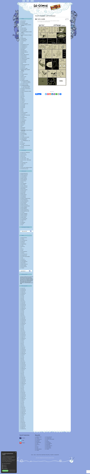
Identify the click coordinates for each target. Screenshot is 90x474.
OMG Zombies (23, 127)
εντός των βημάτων (23, 30)
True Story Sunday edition (26, 145)
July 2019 (22, 310)
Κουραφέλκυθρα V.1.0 (24, 45)
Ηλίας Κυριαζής (23, 192)
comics (32, 282)
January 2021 (23, 288)
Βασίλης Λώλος (23, 193)
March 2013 (22, 406)
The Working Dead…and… (26, 140)
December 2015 (23, 364)
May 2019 (22, 313)
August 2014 (23, 384)
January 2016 (23, 363)
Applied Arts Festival (24, 237)
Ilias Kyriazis (23, 242)
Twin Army (22, 146)
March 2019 (22, 315)
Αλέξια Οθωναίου (23, 197)
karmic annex (48, 21)
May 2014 (22, 388)
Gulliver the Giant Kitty (24, 112)
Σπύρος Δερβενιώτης (24, 179)
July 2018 (22, 325)
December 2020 (23, 289)
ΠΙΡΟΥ (22, 63)
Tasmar (22, 250)
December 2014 (23, 379)
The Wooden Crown (24, 255)
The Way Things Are (24, 138)
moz (20, 276)
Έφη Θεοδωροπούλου (24, 187)
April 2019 (22, 314)
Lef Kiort (22, 245)
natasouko (22, 223)
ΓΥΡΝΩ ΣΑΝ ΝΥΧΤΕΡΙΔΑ (26, 86)
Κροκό (22, 43)
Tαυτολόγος (22, 212)
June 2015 (22, 372)
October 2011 (23, 427)
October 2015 (23, 367)
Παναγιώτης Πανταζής (29, 278)
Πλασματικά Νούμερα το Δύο (25, 64)
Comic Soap (23, 101)
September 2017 (23, 338)
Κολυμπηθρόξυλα (23, 40)
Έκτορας (22, 182)
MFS (21, 126)
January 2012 (23, 423)
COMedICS (22, 98)
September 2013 (23, 398)
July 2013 (22, 401)
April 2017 (22, 344)
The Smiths (21, 279)
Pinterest (23, 442)
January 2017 (23, 348)
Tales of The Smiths (24, 134)
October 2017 (23, 337)
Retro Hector (23, 132)
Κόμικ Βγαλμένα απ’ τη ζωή (25, 44)
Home (32, 454)
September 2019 (23, 308)
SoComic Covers (23, 153)
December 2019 (23, 304)
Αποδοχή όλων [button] (5, 470)
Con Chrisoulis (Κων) (24, 218)
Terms (40, 454)
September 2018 (23, 323)
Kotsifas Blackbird (23, 219)
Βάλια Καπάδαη (23, 188)
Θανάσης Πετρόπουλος (24, 204)
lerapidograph (23, 121)
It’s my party (22, 116)
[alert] (9, 462)
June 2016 (22, 357)
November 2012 (23, 411)
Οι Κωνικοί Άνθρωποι (24, 59)
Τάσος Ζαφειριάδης (23, 183)
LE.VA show (22, 118)
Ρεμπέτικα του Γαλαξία (24, 68)
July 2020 (22, 295)
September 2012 (23, 413)
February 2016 (23, 362)
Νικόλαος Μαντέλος (24, 194)
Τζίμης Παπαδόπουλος (24, 199)
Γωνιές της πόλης (23, 157)
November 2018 (23, 320)
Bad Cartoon (23, 96)
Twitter (23, 440)
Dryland (22, 108)
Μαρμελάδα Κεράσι (23, 50)
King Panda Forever (24, 117)
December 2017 (23, 334)
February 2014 (23, 392)
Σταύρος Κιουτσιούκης (24, 189)
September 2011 (23, 428)
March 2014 (22, 391)
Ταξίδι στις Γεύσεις (23, 76)
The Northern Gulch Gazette (25, 137)
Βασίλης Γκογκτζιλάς (24, 178)
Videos (22, 166)
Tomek (22, 224)
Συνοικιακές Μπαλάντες (24, 74)
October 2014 (23, 382)
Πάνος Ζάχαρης (23, 184)
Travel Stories (23, 143)
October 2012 (23, 412)
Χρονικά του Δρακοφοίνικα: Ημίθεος (26, 91)
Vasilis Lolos (47, 441)
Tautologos (22, 252)
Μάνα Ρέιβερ (23, 49)
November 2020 (23, 290)
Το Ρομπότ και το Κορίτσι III (26, 82)
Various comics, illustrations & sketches (26, 167)
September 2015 (23, 368)
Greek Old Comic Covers (24, 168)
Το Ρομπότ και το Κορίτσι (24, 80)
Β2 (21, 26)
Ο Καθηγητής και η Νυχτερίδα (25, 58)
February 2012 (23, 422)
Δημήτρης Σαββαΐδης (24, 207)
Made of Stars (23, 122)
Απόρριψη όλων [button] (12, 470)
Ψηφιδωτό (22, 92)
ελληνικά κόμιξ (31, 279)
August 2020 (23, 294)
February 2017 (23, 347)
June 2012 (22, 417)
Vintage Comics (23, 163)
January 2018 (23, 333)
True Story (22, 144)
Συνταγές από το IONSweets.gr (25, 152)
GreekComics (23, 241)
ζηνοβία (29, 277)
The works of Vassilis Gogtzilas (25, 256)
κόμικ (21, 283)
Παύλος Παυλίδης (23, 203)
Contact (38, 454)
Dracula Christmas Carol (24, 103)
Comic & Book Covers (24, 162)
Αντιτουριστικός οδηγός (24, 23)
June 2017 (22, 342)
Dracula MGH (23, 107)
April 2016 (22, 359)
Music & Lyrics (23, 156)
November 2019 (23, 305)
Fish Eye (22, 111)
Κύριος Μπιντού (23, 48)
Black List (22, 97)
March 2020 (22, 300)
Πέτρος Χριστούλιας (24, 266)
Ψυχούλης (22, 93)
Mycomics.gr (23, 246)
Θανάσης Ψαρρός (23, 217)
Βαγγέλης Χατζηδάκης (24, 214)
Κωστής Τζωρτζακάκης (24, 213)
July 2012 (22, 416)
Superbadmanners (23, 133)
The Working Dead (23, 139)
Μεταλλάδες (22, 53)
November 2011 (23, 426)
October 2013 (23, 397)
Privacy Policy (48, 454)
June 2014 (22, 387)
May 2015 (22, 373)
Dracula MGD (23, 106)
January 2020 (23, 303)
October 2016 (23, 352)
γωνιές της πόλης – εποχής (25, 158)
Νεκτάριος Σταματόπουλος (25, 209)
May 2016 (22, 358)
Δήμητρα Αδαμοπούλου (24, 173)
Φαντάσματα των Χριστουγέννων (25, 88)
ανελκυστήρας (23, 22)
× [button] (15, 452)
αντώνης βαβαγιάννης (27, 280)
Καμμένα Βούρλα (23, 38)
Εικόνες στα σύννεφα (24, 29)
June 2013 (22, 402)
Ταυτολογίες (22, 79)
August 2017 (23, 339)
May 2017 (22, 343)
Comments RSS (56, 454)
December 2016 (23, 349)
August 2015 (23, 369)
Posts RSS (51, 454)
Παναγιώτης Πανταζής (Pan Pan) (25, 198)
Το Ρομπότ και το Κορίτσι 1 (26, 81)
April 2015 (22, 374)
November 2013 (23, 396)
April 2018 (22, 329)
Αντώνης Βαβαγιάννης (24, 261)
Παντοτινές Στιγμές (23, 62)
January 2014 (23, 393)
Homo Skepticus (23, 113)
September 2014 (23, 383)
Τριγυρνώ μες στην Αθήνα (24, 85)
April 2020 (22, 299)
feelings (41, 21)
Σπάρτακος (22, 71)
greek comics (22, 280)
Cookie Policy (43, 454)
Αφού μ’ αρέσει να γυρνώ (26, 87)
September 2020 (23, 293)
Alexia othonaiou (26, 277)
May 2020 (22, 298)
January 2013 (23, 408)
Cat (39, 21)
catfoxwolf (52, 91)
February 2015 (23, 377)
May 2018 (22, 328)
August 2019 (23, 309)
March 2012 (22, 421)
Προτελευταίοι (23, 67)
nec (21, 247)
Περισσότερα (10, 461)
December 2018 (23, 319)
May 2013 (22, 403)
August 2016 (23, 354)
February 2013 (23, 407)
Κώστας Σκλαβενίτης (24, 208)
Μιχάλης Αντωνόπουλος (24, 174)
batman (28, 276)
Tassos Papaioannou (24, 251)
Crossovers (22, 102)
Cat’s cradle (41, 19)
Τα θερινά (22, 75)
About (35, 454)
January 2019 (23, 318)
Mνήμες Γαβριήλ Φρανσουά (25, 54)
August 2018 (23, 324)
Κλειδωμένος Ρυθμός (24, 39)
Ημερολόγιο (22, 33)
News (22, 161)
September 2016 (23, 353)
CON (32, 280)
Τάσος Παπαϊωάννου (24, 202)
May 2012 (22, 418)
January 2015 (23, 378)
